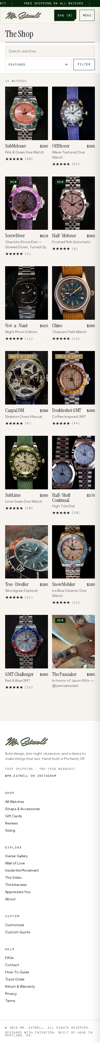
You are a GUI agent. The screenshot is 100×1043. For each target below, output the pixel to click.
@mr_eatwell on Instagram (30, 775)
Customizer (14, 925)
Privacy (11, 994)
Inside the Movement (22, 870)
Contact (12, 965)
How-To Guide (17, 972)
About (10, 899)
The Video (13, 877)
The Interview (16, 885)
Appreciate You (18, 892)
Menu (87, 15)
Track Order (15, 979)
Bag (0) (65, 15)
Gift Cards (13, 816)
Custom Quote (17, 932)
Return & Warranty (20, 986)
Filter (84, 64)
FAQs (9, 958)
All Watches (14, 802)
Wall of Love (15, 863)
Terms (10, 1001)
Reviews (11, 823)
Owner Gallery (16, 856)
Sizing (10, 830)
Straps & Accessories (22, 809)
